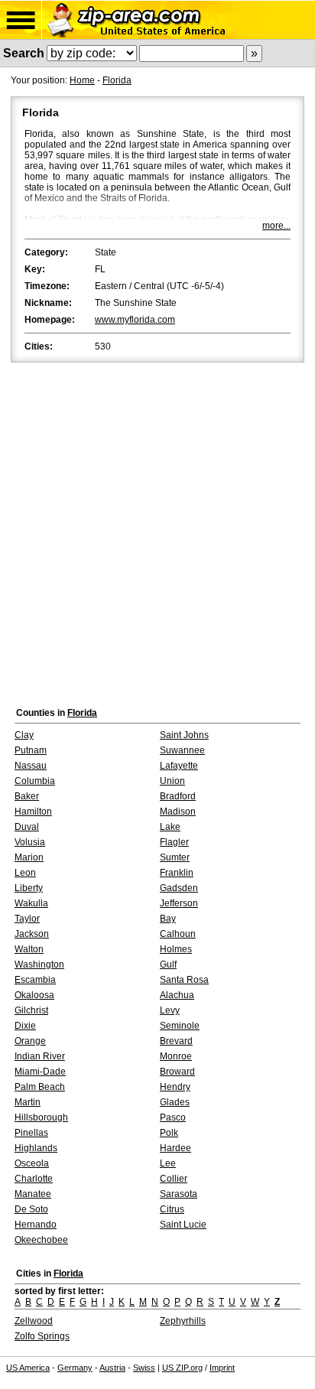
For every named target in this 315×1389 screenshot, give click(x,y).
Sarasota (178, 1194)
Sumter (175, 857)
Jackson (32, 934)
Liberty (29, 888)
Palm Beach (40, 1087)
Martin (28, 1102)
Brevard (176, 1041)
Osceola (32, 1163)
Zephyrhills (183, 1321)
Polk (169, 1132)
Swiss (144, 1367)
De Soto (31, 1209)
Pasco (173, 1117)
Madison (178, 811)
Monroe (176, 1056)
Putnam (31, 750)
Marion (29, 857)
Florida (117, 80)
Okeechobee (41, 1239)
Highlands (36, 1148)
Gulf (168, 964)
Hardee (175, 1148)
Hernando (36, 1224)
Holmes (176, 949)
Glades (175, 1102)
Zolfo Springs (42, 1336)
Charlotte (34, 1178)
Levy (170, 1010)
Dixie (25, 1025)
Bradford (178, 796)
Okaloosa (34, 995)
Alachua (177, 995)
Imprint (222, 1367)
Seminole (180, 1025)
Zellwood (34, 1321)
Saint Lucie (183, 1224)
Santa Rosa (184, 979)
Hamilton (33, 811)
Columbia (35, 781)
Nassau (31, 765)
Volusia (30, 842)
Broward (177, 1071)
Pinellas (31, 1132)
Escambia (35, 979)
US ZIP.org (182, 1367)
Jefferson (179, 903)
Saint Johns (184, 735)
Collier (173, 1178)
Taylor (27, 918)
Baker (27, 796)
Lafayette (179, 765)
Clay (24, 735)
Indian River (40, 1056)
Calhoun (178, 934)
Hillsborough (41, 1117)
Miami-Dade (40, 1071)
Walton (29, 949)
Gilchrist (31, 1010)
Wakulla (31, 903)
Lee (168, 1163)
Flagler (174, 842)
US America (28, 1367)
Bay (168, 918)
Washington (39, 964)
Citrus (172, 1209)
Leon (25, 872)
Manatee (33, 1194)
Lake (170, 826)
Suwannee (182, 750)
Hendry (175, 1087)
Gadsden (179, 888)
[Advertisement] (157, 530)
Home (82, 80)
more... (276, 225)
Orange (30, 1041)
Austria (112, 1367)
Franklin (176, 872)
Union (172, 781)
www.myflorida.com (135, 319)
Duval (27, 826)
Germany (75, 1367)
